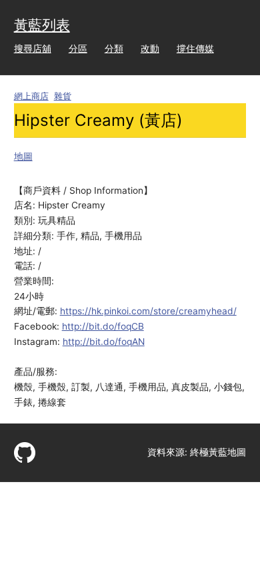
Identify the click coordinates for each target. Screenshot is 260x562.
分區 (78, 48)
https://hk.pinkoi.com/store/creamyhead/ (148, 311)
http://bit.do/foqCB (103, 326)
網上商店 (31, 96)
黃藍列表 (42, 25)
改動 (150, 48)
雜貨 (62, 96)
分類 (114, 48)
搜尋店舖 (32, 48)
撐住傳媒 (195, 48)
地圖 (23, 156)
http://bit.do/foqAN (104, 341)
